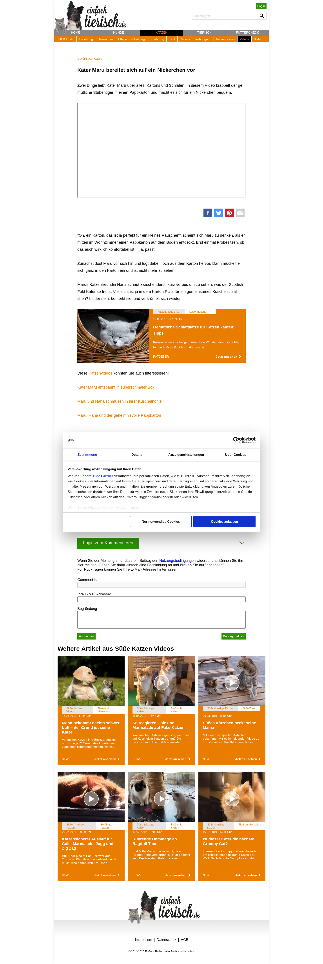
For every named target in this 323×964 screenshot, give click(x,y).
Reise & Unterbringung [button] (195, 39)
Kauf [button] (172, 39)
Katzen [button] (161, 32)
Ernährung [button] (156, 39)
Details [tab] (136, 454)
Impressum (143, 940)
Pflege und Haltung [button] (131, 39)
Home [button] (75, 32)
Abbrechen (86, 636)
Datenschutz (166, 940)
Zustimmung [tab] (87, 454)
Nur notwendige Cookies (161, 521)
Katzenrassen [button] (225, 39)
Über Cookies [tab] (235, 454)
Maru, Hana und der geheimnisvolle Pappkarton (119, 415)
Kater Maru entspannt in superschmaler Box (115, 387)
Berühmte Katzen (90, 58)
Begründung (87, 609)
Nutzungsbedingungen (177, 561)
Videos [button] (244, 39)
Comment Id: (87, 580)
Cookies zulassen (224, 521)
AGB (184, 940)
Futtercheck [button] (247, 32)
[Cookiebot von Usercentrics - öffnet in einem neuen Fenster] (236, 440)
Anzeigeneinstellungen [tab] (186, 454)
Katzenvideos (100, 373)
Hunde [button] (118, 32)
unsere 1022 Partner (96, 476)
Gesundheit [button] (106, 39)
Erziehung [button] (86, 39)
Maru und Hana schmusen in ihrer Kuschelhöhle (119, 401)
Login (261, 6)
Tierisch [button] (204, 32)
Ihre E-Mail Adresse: (94, 594)
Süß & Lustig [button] (65, 39)
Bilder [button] (258, 39)
